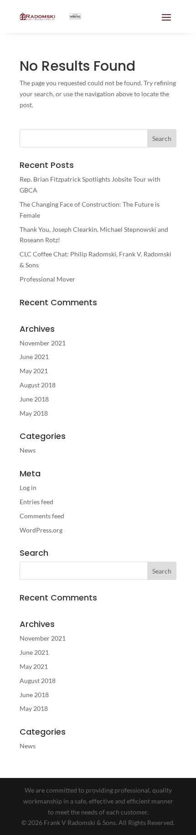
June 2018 (34, 399)
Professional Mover (47, 279)
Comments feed (42, 516)
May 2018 (34, 413)
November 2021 (43, 343)
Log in (28, 487)
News (28, 450)
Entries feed (36, 502)
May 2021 (34, 371)
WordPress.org (41, 530)
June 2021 (34, 356)
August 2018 (38, 385)
